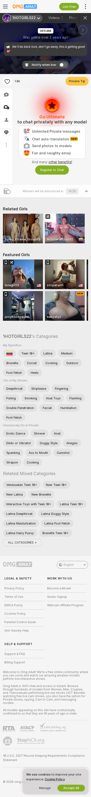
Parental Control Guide (20, 622)
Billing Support (14, 662)
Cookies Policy (15, 613)
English (69, 564)
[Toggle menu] (5, 6)
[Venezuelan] (9, 353)
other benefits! (60, 162)
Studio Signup (57, 597)
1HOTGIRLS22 (17, 336)
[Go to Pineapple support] (8, 741)
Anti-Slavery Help (16, 630)
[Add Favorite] (7, 81)
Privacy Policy (14, 588)
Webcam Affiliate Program (65, 605)
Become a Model (59, 588)
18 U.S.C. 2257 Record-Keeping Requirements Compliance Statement (44, 758)
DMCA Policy (13, 605)
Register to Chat (52, 170)
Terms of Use (13, 597)
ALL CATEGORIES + (22, 542)
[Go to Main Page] (28, 6)
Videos (55, 18)
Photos (77, 18)
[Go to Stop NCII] (31, 741)
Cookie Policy (55, 779)
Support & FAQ (14, 654)
